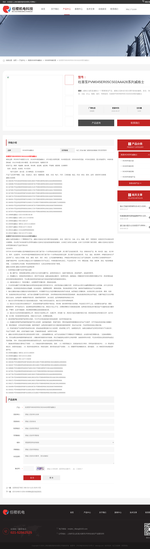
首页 (43, 9)
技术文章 (91, 9)
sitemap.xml (99, 545)
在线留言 (102, 9)
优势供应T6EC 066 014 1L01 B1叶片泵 (27, 488)
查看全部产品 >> (135, 183)
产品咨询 (96, 123)
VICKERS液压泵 (50, 60)
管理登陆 (124, 545)
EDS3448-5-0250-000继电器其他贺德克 (27, 492)
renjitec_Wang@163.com (77, 529)
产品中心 (67, 9)
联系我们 (114, 9)
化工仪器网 (116, 545)
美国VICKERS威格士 (35, 60)
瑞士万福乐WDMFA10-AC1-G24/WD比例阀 (134, 206)
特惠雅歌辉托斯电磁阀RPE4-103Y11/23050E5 (134, 216)
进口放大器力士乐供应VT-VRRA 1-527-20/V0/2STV (134, 225)
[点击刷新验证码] (40, 468)
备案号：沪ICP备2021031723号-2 (82, 545)
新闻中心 (79, 9)
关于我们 (55, 9)
